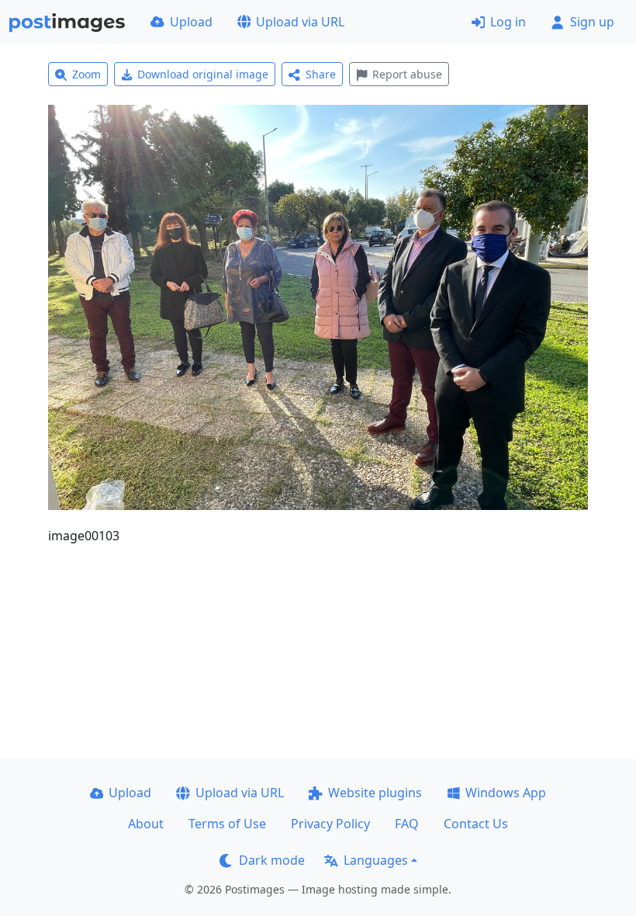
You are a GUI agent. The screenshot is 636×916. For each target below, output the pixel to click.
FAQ (407, 823)
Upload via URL (300, 21)
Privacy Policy (330, 823)
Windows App (505, 792)
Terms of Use (227, 823)
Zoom (86, 74)
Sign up (592, 21)
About (146, 823)
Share (321, 74)
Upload (191, 21)
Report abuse (407, 74)
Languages (376, 860)
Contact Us (476, 823)
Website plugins (375, 792)
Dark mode (272, 860)
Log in (508, 21)
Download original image (202, 74)
